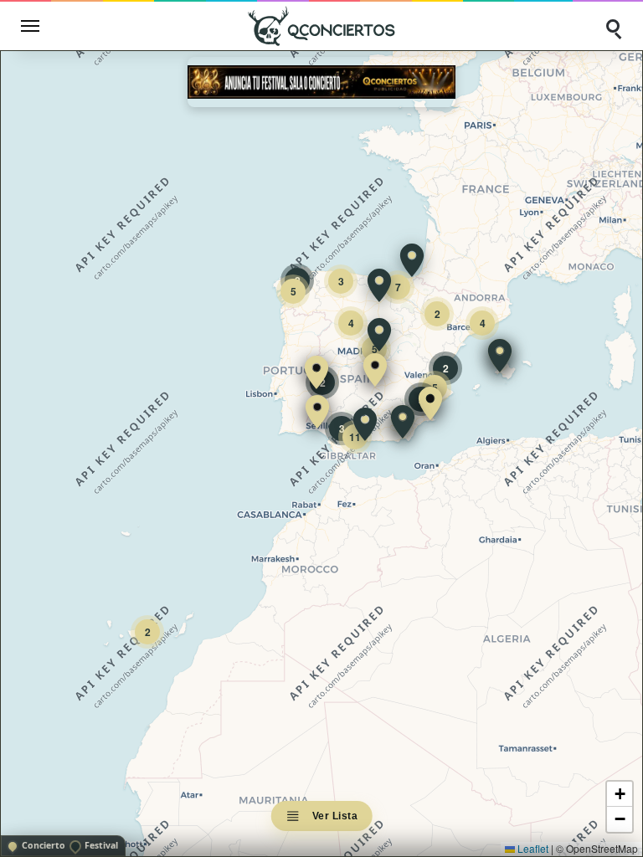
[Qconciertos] (321, 25)
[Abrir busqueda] (612, 26)
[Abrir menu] (30, 26)
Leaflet (531, 848)
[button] (316, 372)
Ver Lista (335, 816)
